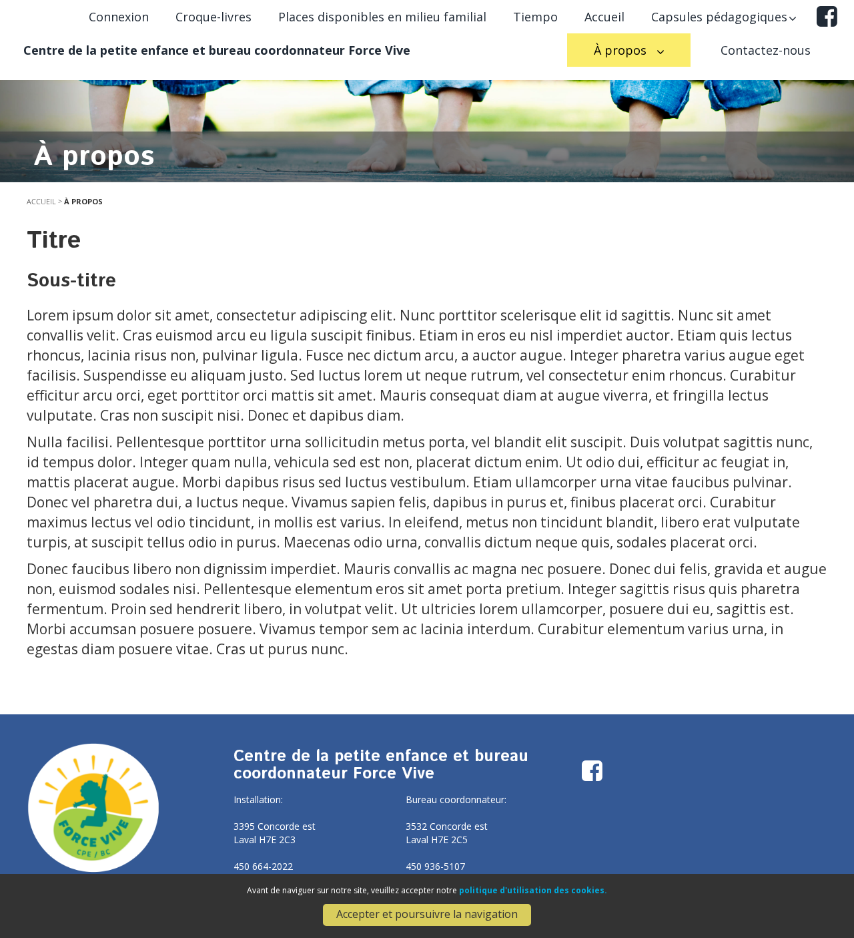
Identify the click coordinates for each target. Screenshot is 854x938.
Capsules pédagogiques (719, 17)
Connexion (119, 17)
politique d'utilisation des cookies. (533, 890)
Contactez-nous (766, 50)
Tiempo (535, 17)
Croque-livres (213, 17)
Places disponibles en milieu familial (382, 17)
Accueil (604, 17)
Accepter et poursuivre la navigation (427, 914)
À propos (622, 50)
